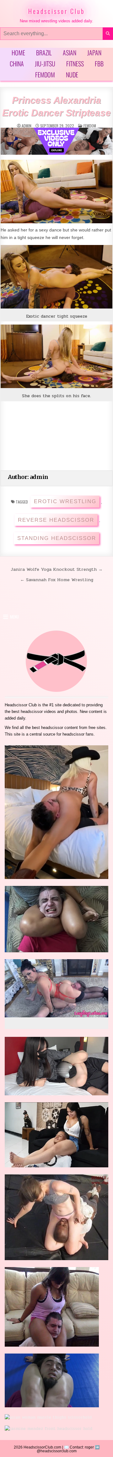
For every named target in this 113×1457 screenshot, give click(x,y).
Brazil (44, 52)
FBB (99, 63)
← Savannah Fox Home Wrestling (56, 579)
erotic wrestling (65, 501)
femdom (89, 125)
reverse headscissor (56, 520)
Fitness (75, 63)
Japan (94, 52)
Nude (72, 74)
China (17, 63)
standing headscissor (56, 538)
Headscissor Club (56, 11)
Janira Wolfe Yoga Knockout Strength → (57, 569)
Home (18, 52)
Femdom (45, 74)
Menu (14, 617)
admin (26, 126)
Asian (69, 52)
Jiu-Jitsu (45, 63)
